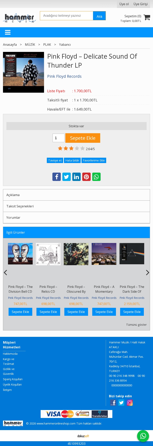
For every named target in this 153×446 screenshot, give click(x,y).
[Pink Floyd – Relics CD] (48, 245)
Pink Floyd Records (20, 298)
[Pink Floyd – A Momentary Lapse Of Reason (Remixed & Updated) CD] (104, 245)
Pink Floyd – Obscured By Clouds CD (76, 291)
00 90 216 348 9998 (121, 376)
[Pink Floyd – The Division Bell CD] (20, 245)
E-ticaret (70, 435)
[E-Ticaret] (83, 435)
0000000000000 (121, 385)
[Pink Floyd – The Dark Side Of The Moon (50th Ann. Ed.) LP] (132, 245)
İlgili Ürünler (15, 232)
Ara (99, 16)
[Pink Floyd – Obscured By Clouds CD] (76, 245)
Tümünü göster (136, 324)
